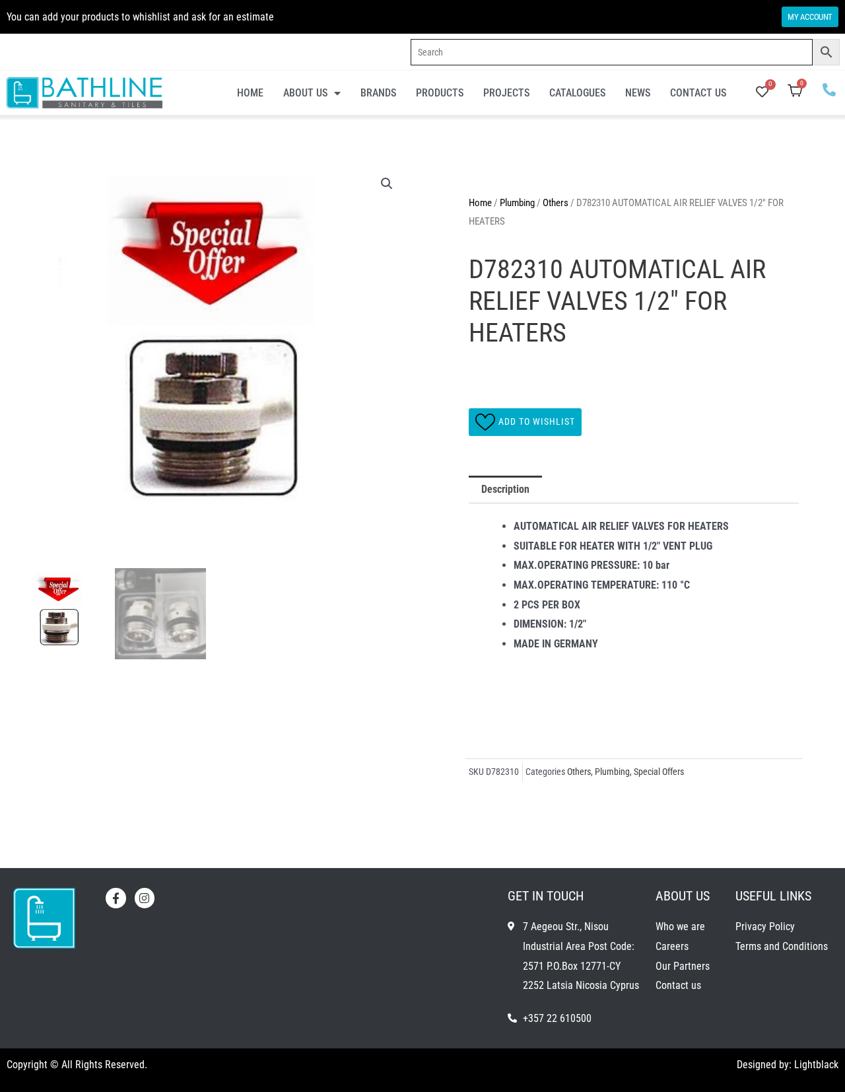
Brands (378, 93)
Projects (506, 93)
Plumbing (517, 203)
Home (250, 93)
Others (555, 203)
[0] (762, 93)
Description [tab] (505, 489)
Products (439, 93)
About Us (305, 93)
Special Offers (659, 772)
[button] (387, 184)
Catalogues (577, 93)
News (637, 93)
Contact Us (698, 93)
